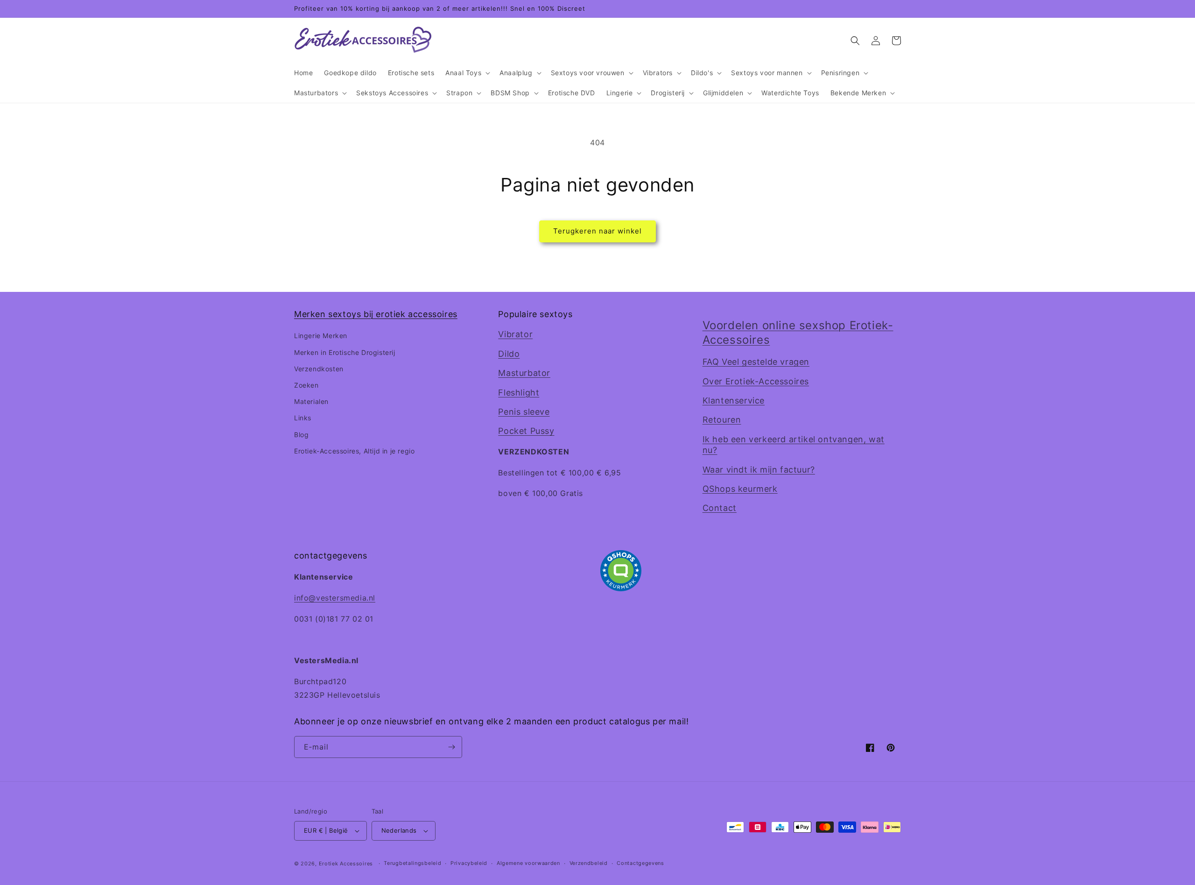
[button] (467, 73)
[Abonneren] (451, 747)
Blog (301, 435)
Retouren (722, 420)
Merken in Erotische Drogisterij (344, 352)
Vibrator (515, 334)
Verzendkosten (319, 369)
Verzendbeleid (588, 863)
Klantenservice (734, 400)
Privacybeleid (468, 863)
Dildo (509, 354)
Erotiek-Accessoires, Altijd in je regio (354, 451)
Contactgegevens (640, 863)
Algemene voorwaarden (528, 863)
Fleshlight (518, 392)
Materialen (311, 401)
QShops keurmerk (740, 489)
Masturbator (524, 373)
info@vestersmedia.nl (334, 597)
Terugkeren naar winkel (597, 231)
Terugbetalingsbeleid (412, 863)
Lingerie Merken (320, 336)
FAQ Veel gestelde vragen (756, 362)
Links (302, 418)
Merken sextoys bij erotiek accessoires (375, 314)
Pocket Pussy (526, 431)
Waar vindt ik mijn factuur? (759, 469)
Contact (720, 508)
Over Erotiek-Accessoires (756, 381)
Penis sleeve (523, 412)
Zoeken (306, 385)
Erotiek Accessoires (346, 863)
